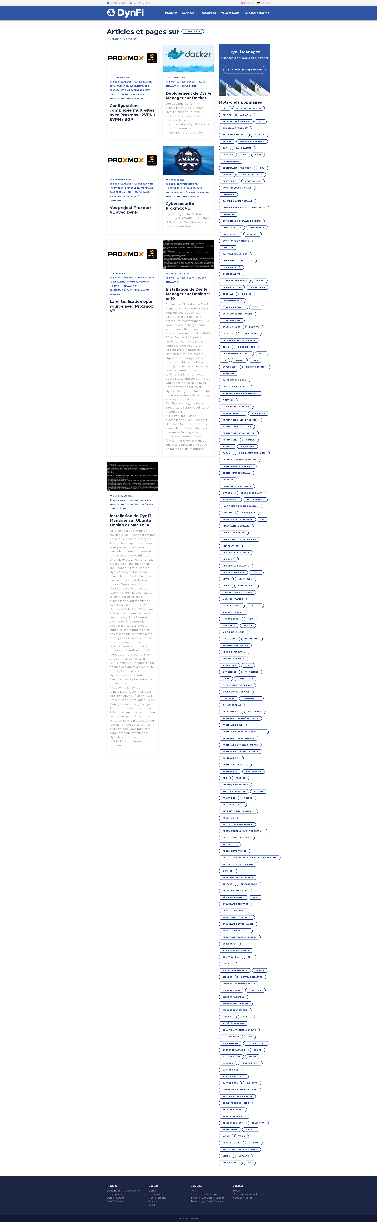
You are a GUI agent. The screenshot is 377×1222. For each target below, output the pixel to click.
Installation (192, 31)
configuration (232, 228)
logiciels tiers (232, 606)
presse (248, 798)
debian (260, 281)
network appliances (235, 645)
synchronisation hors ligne (240, 1090)
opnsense (228, 698)
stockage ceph (256, 1043)
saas (255, 897)
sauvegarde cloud (234, 911)
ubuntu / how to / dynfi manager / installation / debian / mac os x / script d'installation (131, 504)
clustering (229, 181)
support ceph (250, 1063)
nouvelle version (233, 659)
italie (256, 572)
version (254, 1143)
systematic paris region (237, 1096)
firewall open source (236, 407)
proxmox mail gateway (237, 838)
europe (239, 360)
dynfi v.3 (228, 334)
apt (260, 121)
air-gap (227, 115)
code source (253, 181)
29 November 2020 (177, 274)
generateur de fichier (252, 453)
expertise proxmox (234, 380)
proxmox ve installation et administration (250, 858)
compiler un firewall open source (244, 208)
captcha (228, 155)
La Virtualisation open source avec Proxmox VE (132, 306)
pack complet (231, 712)
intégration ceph (233, 572)
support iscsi (231, 1070)
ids (262, 519)
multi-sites (252, 639)
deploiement (257, 287)
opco (226, 678)
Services (188, 13)
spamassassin (231, 1037)
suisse (252, 1056)
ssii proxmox (230, 1043)
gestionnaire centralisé (238, 466)
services (228, 1017)
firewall (228, 400)
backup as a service (252, 141)
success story (231, 1056)
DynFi (152, 1190)
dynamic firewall (233, 307)
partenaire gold (233, 725)
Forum (195, 1190)
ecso (261, 354)
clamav (227, 174)
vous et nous (231, 1163)
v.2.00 (226, 1136)
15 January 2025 (176, 77)
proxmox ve (230, 844)
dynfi (256, 307)
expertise (228, 373)
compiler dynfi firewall (237, 201)
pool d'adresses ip (234, 791)
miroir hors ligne (233, 632)
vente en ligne (231, 1143)
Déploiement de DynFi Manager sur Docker (188, 95)
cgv (262, 168)
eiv (224, 360)
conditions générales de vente (242, 221)
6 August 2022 (175, 180)
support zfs (230, 1083)
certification (231, 161)
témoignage (230, 1129)
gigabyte (228, 480)
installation (231, 546)
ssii (250, 1037)
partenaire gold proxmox (238, 738)
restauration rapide (235, 891)
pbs (225, 778)
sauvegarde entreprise (237, 917)
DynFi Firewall (115, 1201)
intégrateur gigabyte (236, 566)
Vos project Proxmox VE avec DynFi (131, 210)
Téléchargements (256, 13)
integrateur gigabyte (236, 552)
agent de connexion (248, 108)
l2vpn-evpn (245, 579)
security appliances (235, 970)
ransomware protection (238, 877)
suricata (252, 1083)
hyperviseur (248, 513)
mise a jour (229, 639)
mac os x (255, 606)
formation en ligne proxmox (240, 420)
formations (230, 440)
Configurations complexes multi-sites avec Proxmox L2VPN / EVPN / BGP (132, 112)
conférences (230, 234)
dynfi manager (231, 327)
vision (226, 1156)
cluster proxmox (251, 174)
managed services (233, 612)
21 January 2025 (120, 77)
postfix (258, 791)
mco (250, 619)
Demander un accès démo (123, 1190)
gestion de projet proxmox (240, 460)
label (226, 586)
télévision (258, 1123)
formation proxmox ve (237, 426)
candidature (244, 148)
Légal (152, 1204)
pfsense (240, 778)
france (250, 440)
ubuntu (250, 1129)
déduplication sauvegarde (239, 340)
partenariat (253, 771)
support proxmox (234, 1076)
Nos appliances (116, 1194)
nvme (248, 665)
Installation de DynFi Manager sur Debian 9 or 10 (188, 294)
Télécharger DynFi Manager (208, 1197)
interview (229, 559)
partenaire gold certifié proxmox (244, 732)
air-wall (245, 115)
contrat (228, 247)
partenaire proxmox (235, 765)
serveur (228, 977)
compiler (228, 194)
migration (229, 625)
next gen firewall (234, 652)
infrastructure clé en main (239, 539)
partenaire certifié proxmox (240, 718)
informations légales (236, 526)
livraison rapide (233, 599)
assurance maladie (234, 135)
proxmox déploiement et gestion (243, 831)
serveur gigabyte (251, 977)
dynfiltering (250, 334)
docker (246, 294)
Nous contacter (242, 1197)
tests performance (234, 1116)
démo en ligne (246, 347)
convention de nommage (238, 261)
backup (227, 141)
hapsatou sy (230, 499)
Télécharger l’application (244, 69)
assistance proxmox (235, 128)
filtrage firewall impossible (240, 393)
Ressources (208, 13)
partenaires (230, 771)
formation (258, 413)
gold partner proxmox (237, 486)
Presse (153, 1201)
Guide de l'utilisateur (204, 1194)
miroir (248, 625)
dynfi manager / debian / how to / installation (186, 280)
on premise (251, 672)
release (227, 884)
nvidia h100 (229, 665)
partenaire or (231, 758)
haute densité (255, 499)
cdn (244, 155)
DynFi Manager (116, 1197)
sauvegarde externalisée (238, 924)
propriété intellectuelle (238, 811)
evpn (255, 360)
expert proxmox (256, 367)
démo (226, 347)
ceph (258, 155)
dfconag (228, 294)
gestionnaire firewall (236, 473)
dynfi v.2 (254, 327)
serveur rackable (233, 997)
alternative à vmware (236, 121)
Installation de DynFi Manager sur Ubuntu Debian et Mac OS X (130, 520)
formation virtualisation (239, 433)
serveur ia (255, 990)
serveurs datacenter (236, 1003)
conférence (257, 228)
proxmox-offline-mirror (238, 864)
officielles (229, 672)
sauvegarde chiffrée (235, 904)
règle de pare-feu (233, 897)
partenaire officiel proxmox (240, 751)
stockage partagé (234, 1050)
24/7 (225, 108)
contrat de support (235, 254)
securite (228, 964)
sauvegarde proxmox (236, 930)
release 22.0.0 (249, 884)
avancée (259, 135)
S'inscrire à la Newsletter (248, 1194)
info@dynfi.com (116, 3)
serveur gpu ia (231, 990)
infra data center (234, 533)
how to (227, 513)
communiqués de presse (237, 188)
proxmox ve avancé (234, 851)
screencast (230, 944)
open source (245, 678)
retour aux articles (122, 39)
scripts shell (231, 957)
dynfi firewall (232, 320)
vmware (244, 1156)
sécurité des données (236, 1103)
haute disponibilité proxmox (240, 506)
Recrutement (157, 1197)
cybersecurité (231, 267)
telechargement (233, 1110)
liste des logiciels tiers (237, 592)
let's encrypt (246, 586)
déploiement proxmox (236, 354)
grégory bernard (251, 493)
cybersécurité (231, 274)
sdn (250, 957)
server (260, 970)
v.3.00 (241, 1136)
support (228, 1063)
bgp (225, 148)
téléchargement (233, 1123)
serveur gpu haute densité (239, 984)
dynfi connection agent (237, 314)
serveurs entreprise (235, 1010)
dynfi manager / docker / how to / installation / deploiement (186, 84)
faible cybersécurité (235, 387)
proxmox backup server (237, 824)
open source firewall (236, 692)
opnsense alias (232, 705)
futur (226, 453)
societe (246, 1017)
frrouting (247, 446)
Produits (171, 13)
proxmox (228, 818)
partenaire (255, 712)
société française (233, 1023)
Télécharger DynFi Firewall (207, 1201)
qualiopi (228, 871)
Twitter (237, 1190)
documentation (232, 300)
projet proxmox (233, 804)
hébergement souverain (237, 519)
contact (252, 234)
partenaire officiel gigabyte (240, 745)
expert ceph (230, 367)
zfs (250, 1163)
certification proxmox (237, 168)
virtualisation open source (240, 1149)
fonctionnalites (233, 413)
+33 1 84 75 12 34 (140, 3)
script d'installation (236, 950)
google (227, 493)
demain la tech (232, 287)
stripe (257, 1050)
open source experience (237, 685)
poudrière (229, 798)
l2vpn (226, 579)
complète (228, 214)
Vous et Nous (230, 13)
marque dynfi (231, 619)
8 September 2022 (121, 180)
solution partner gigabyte (239, 1030)
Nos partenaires (158, 1194)
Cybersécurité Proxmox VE (180, 206)
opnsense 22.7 (251, 698)
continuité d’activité (236, 241)
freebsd (227, 446)
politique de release (235, 785)
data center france (235, 281)
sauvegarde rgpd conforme (240, 937)
